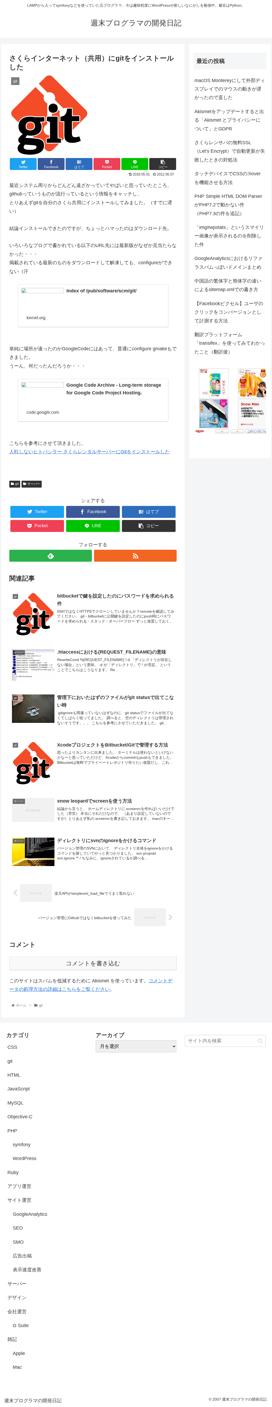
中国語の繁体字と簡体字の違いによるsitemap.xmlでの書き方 (227, 285)
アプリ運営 (19, 1186)
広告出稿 (22, 1256)
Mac (17, 1367)
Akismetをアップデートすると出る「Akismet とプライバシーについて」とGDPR (229, 120)
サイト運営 (19, 1200)
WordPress (24, 1158)
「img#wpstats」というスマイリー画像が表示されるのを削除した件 (229, 236)
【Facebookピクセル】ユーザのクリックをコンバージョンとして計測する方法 (228, 312)
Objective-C (19, 1116)
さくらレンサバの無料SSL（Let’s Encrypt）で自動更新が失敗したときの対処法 (229, 151)
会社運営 (17, 1311)
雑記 (12, 1339)
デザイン (17, 1297)
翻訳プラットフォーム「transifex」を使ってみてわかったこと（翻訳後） (229, 343)
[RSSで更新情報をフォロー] (135, 556)
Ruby (13, 1172)
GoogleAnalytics (30, 1214)
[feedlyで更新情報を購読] (50, 556)
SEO (18, 1228)
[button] (260, 1041)
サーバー (33, 484)
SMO (18, 1242)
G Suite (21, 1325)
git (17, 484)
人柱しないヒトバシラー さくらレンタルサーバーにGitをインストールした (89, 451)
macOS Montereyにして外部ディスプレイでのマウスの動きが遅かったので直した (229, 89)
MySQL (15, 1103)
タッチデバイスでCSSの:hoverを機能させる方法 (227, 178)
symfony (22, 1144)
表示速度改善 (27, 1269)
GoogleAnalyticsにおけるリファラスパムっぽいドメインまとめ (228, 263)
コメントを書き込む (93, 963)
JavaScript (18, 1089)
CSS (12, 1047)
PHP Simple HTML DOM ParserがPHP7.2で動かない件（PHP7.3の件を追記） (228, 205)
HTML (13, 1075)
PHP (12, 1130)
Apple (19, 1353)
